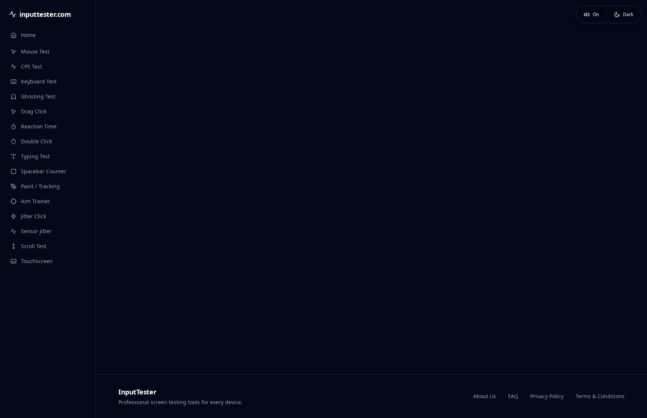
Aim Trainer (35, 201)
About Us (484, 396)
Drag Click (33, 111)
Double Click (36, 141)
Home (28, 35)
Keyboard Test (39, 81)
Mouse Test (35, 51)
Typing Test (35, 156)
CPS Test (31, 66)
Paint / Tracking (40, 186)
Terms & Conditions (600, 396)
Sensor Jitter (36, 231)
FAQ (513, 396)
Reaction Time (39, 126)
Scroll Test (33, 246)
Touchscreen (37, 261)
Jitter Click (33, 216)
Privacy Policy (547, 396)
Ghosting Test (38, 96)
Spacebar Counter (43, 171)
